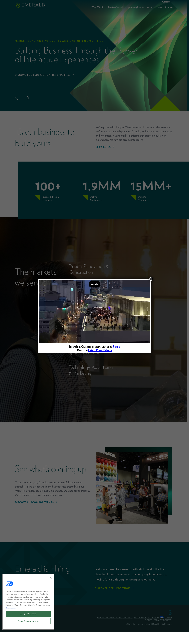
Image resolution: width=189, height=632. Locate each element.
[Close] (51, 578)
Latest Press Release (100, 350)
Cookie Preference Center (28, 621)
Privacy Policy (11, 608)
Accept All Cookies (28, 614)
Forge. (117, 346)
